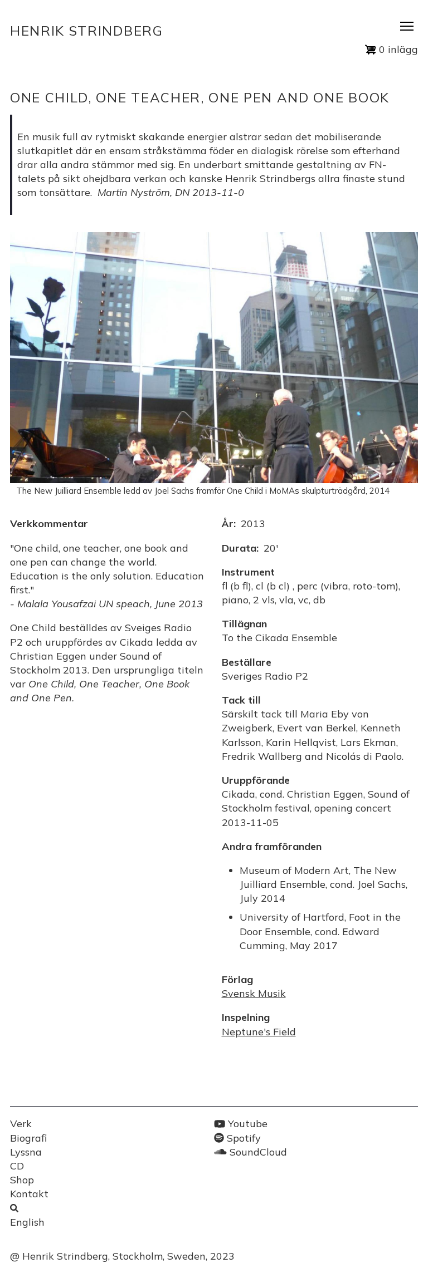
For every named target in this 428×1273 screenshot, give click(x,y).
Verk (21, 1123)
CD (17, 1165)
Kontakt (29, 1193)
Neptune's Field (259, 1031)
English (27, 1222)
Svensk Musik (254, 993)
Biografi (28, 1138)
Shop (22, 1179)
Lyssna (26, 1152)
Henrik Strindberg (86, 30)
